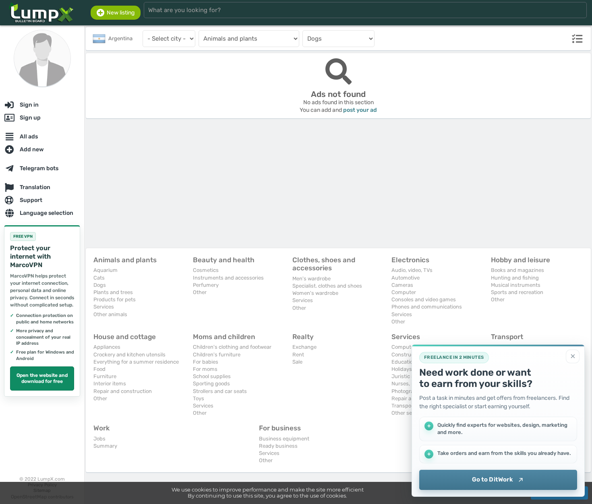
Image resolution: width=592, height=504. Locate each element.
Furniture (104, 376)
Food (99, 369)
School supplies (212, 376)
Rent (298, 355)
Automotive (405, 278)
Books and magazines (517, 270)
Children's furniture (216, 355)
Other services (408, 413)
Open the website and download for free (42, 378)
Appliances (106, 347)
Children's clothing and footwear (232, 347)
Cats (99, 278)
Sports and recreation (517, 292)
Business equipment (284, 439)
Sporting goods (211, 384)
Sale (297, 362)
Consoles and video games (423, 299)
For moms (205, 369)
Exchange (304, 347)
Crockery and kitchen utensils (129, 355)
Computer (403, 292)
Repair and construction (122, 391)
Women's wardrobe (315, 293)
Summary (105, 446)
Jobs (99, 439)
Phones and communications (426, 307)
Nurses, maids (408, 384)
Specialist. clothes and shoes (327, 286)
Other (200, 292)
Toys (198, 398)
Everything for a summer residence (136, 362)
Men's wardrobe (311, 279)
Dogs (99, 285)
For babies (205, 362)
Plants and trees (113, 292)
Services (103, 307)
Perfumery (206, 285)
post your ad (360, 110)
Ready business (278, 446)
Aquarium (105, 270)
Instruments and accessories (228, 278)
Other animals (110, 314)
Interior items (109, 384)
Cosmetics (206, 270)
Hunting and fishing (515, 278)
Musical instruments (515, 285)
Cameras (402, 285)
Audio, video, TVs (412, 270)
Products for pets (114, 299)
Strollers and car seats (220, 391)
